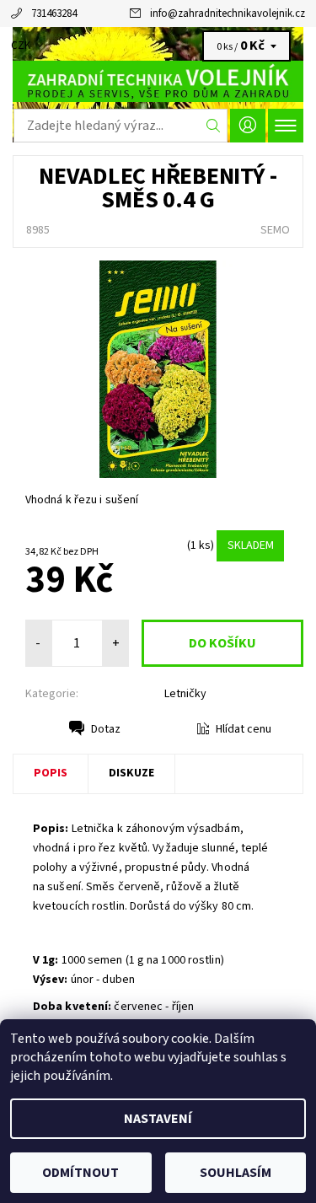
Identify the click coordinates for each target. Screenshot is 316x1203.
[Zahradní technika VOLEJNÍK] (158, 81)
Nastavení (158, 1118)
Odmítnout (80, 1172)
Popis (50, 773)
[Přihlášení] (247, 125)
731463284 (54, 13)
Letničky (185, 693)
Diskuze (131, 773)
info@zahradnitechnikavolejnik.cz (227, 13)
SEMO (275, 230)
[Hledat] (214, 125)
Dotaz (106, 729)
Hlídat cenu (243, 729)
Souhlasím (235, 1172)
